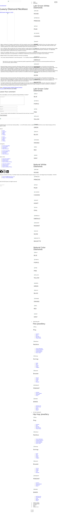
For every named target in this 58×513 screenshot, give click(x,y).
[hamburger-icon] (55, 2)
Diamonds (35, 3)
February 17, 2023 (9, 12)
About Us (4, 131)
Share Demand (5, 148)
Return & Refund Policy (7, 161)
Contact (4, 134)
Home (3, 130)
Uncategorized (3, 5)
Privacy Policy (5, 160)
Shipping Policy (5, 159)
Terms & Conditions (6, 158)
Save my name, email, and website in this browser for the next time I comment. (17, 113)
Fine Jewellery (36, 321)
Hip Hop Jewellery (37, 412)
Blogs (3, 133)
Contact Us (35, 506)
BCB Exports (2, 12)
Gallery (3, 132)
